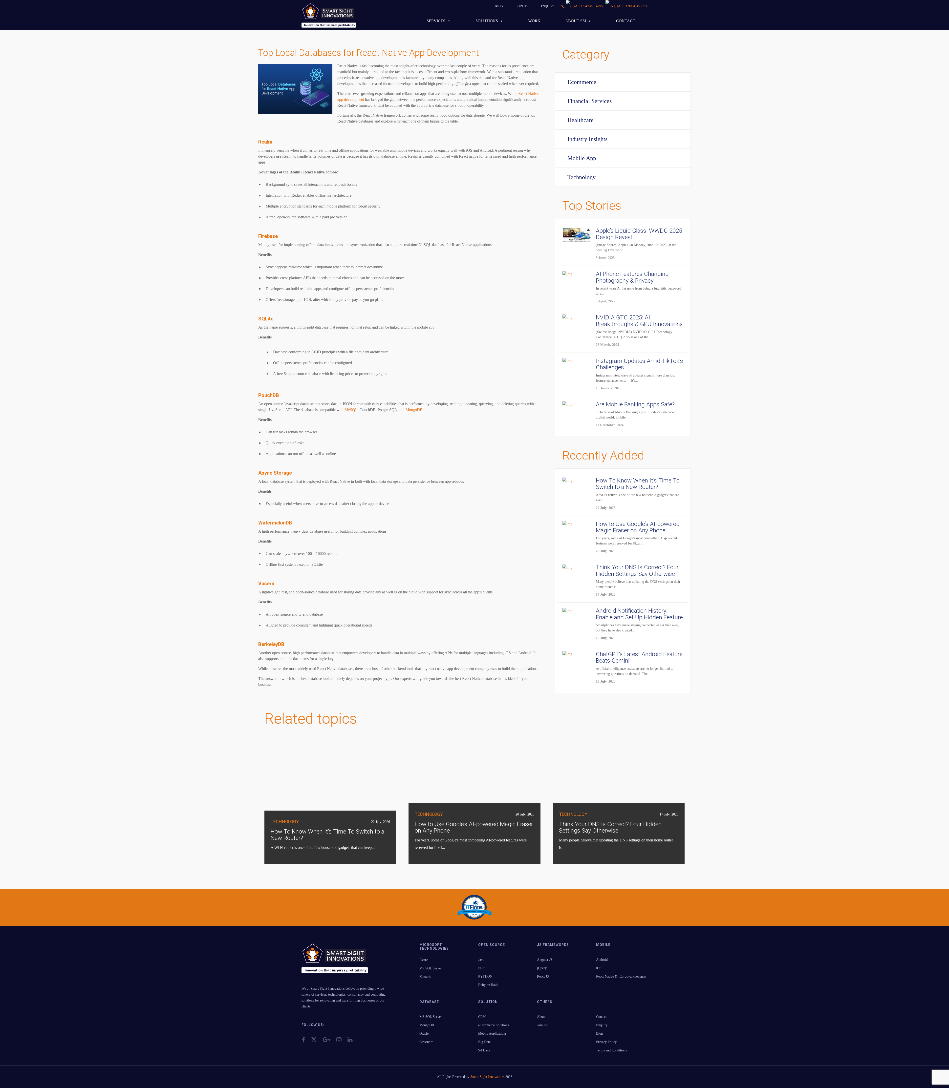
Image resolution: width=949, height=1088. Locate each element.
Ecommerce (581, 82)
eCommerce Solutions (493, 1025)
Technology (581, 177)
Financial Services (589, 101)
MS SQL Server (430, 968)
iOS (599, 968)
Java (481, 960)
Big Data (484, 1042)
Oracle (424, 1033)
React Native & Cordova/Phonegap (621, 976)
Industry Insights (587, 139)
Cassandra (426, 1042)
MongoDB (426, 1025)
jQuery (542, 968)
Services (436, 21)
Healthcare (580, 120)
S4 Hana (484, 1050)
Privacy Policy (606, 1042)
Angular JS (545, 960)
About (541, 1017)
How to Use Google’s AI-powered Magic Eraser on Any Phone (474, 827)
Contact (625, 21)
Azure (423, 960)
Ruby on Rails (488, 985)
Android (602, 960)
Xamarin (425, 977)
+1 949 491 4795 (591, 6)
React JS (543, 976)
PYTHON (485, 976)
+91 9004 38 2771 (634, 6)
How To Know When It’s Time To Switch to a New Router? (327, 834)
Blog (499, 6)
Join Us (522, 6)
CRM (482, 1017)
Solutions (486, 21)
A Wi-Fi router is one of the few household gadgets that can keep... (323, 847)
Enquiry (547, 6)
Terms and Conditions (611, 1050)
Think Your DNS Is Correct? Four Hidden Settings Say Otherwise (610, 827)
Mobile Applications (492, 1033)
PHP (481, 968)
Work (534, 21)
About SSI (575, 21)
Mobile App (581, 158)
